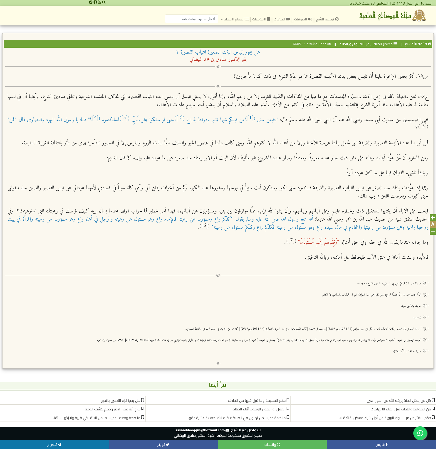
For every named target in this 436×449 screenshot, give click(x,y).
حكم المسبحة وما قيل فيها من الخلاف (257, 400)
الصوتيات (301, 19)
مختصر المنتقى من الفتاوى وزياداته (366, 43)
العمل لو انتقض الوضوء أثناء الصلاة (259, 409)
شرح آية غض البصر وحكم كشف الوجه (112, 409)
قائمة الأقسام (416, 43)
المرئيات (280, 19)
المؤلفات (259, 19)
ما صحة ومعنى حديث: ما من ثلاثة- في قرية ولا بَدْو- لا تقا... (96, 417)
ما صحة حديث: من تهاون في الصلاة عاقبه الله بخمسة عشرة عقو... (236, 417)
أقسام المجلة (234, 19)
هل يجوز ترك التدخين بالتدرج (120, 400)
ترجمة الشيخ (324, 18)
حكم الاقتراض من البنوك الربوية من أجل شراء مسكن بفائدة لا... (384, 417)
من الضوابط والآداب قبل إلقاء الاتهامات (401, 409)
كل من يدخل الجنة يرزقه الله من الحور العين (399, 400)
